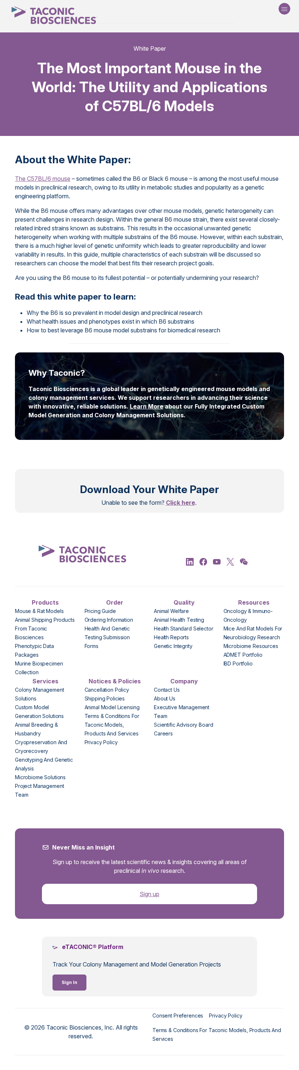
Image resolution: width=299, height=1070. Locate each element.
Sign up (149, 894)
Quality (184, 602)
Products (45, 602)
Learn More (146, 406)
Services (45, 681)
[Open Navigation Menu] (284, 9)
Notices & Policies (115, 681)
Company (184, 681)
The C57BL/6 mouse (42, 178)
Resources (253, 602)
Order (114, 602)
